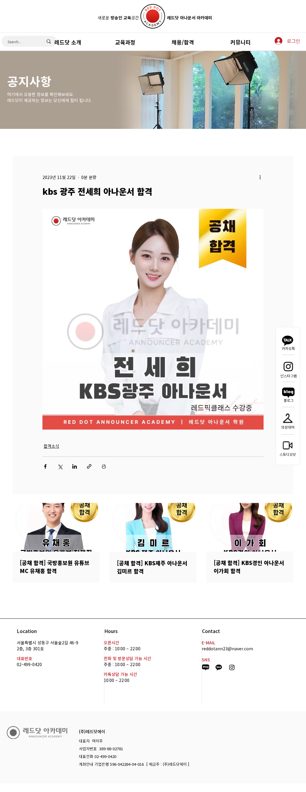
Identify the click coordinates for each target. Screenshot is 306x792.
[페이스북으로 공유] (45, 466)
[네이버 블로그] (288, 392)
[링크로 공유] (89, 466)
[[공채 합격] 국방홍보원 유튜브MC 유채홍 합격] (56, 527)
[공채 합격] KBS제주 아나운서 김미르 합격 (152, 567)
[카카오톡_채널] (218, 667)
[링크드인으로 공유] (74, 466)
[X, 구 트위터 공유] (60, 466)
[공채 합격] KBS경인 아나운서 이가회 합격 (249, 567)
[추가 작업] (260, 177)
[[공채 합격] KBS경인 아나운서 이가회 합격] (249, 527)
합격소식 (51, 446)
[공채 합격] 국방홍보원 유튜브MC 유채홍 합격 (54, 567)
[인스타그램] (288, 366)
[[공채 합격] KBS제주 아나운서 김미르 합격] (153, 527)
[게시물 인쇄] (104, 466)
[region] (153, 41)
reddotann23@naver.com (227, 648)
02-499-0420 (29, 664)
